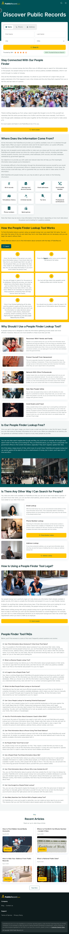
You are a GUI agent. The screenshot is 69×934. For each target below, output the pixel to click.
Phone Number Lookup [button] (47, 535)
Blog (2, 905)
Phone (20, 27)
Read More (8, 849)
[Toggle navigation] (66, 3)
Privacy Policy (18, 915)
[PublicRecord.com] (10, 897)
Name (10, 27)
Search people (36, 129)
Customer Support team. (58, 927)
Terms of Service (6, 915)
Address (32, 27)
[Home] (10, 3)
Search (7, 246)
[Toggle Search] (61, 3)
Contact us (9, 905)
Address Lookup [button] (47, 555)
